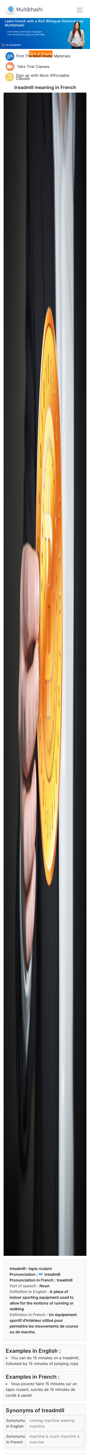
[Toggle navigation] (79, 10)
